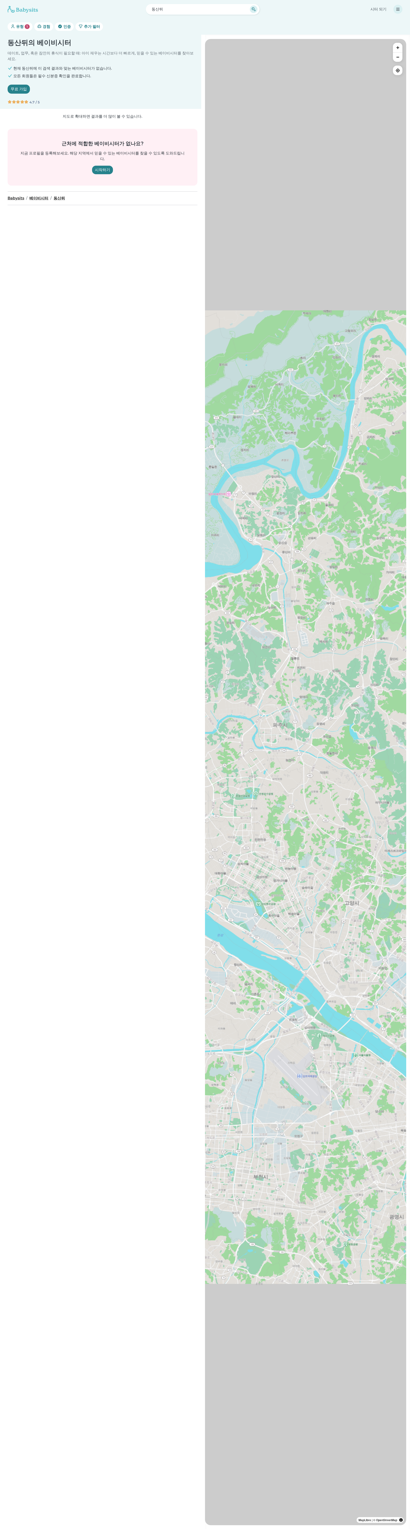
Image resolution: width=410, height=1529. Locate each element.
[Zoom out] (397, 57)
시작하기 (102, 170)
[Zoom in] (397, 47)
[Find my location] (397, 70)
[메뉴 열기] (397, 9)
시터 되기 (378, 9)
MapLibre (365, 1520)
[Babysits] (23, 9)
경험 (46, 26)
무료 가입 (19, 89)
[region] (305, 782)
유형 (21, 26)
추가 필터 (91, 26)
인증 (66, 26)
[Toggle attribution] (401, 1520)
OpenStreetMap (386, 1520)
